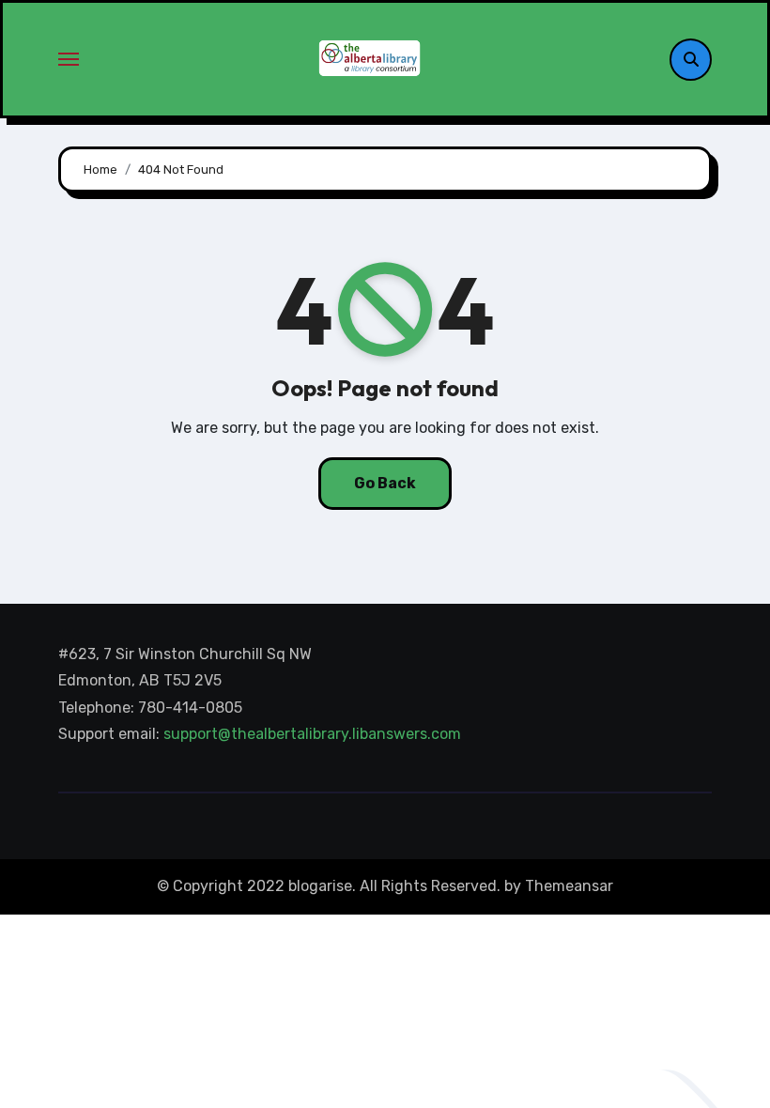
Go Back (385, 483)
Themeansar (569, 886)
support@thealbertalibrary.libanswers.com (314, 735)
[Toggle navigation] (68, 59)
